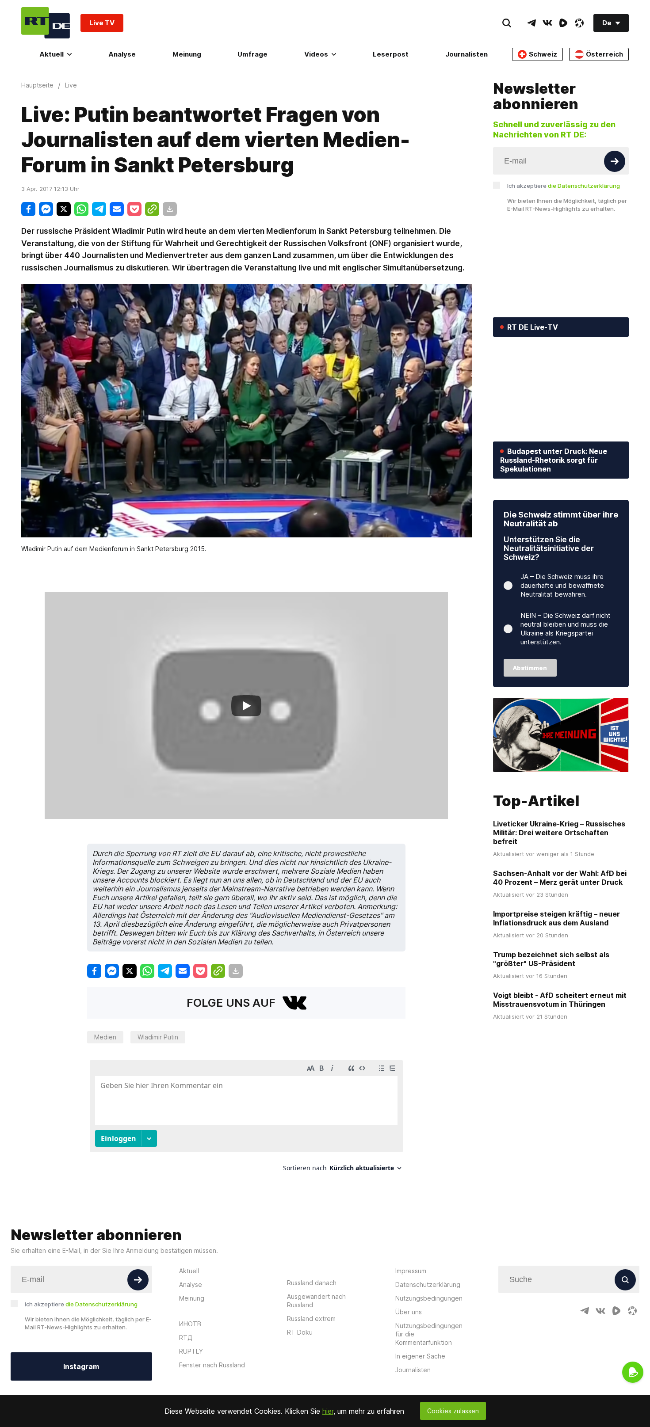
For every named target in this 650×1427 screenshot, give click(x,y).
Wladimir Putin (158, 1037)
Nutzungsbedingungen (429, 1298)
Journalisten (466, 54)
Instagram (81, 1366)
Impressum (410, 1271)
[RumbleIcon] (563, 23)
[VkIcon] (547, 23)
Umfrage (252, 54)
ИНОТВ (190, 1324)
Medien (105, 1037)
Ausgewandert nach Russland (316, 1301)
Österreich (604, 54)
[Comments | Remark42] (246, 1119)
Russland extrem (311, 1318)
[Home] (45, 22)
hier (327, 1411)
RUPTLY (191, 1351)
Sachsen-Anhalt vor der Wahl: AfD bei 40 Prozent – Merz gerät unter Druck (560, 878)
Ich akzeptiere (563, 185)
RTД (185, 1337)
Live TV (102, 23)
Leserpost (391, 54)
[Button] (614, 161)
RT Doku (300, 1332)
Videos (316, 54)
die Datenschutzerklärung (584, 185)
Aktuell (51, 54)
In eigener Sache (420, 1356)
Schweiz (543, 54)
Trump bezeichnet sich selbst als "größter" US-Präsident (551, 959)
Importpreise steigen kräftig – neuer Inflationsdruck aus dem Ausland (556, 918)
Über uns (408, 1312)
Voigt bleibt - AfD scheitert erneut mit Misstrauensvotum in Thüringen (560, 999)
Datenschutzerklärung (427, 1284)
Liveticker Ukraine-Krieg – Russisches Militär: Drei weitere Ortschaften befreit (559, 832)
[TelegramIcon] (531, 23)
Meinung (186, 54)
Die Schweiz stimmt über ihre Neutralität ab (561, 519)
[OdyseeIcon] (579, 23)
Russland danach (311, 1282)
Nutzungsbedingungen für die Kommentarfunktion (429, 1334)
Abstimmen (530, 667)
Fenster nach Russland (212, 1365)
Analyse (122, 54)
